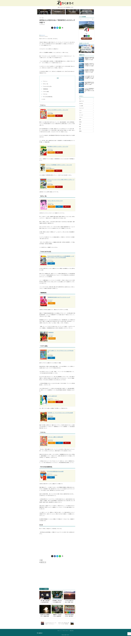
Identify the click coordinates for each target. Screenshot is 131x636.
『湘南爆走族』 (45, 89)
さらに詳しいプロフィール (86, 38)
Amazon (51, 115)
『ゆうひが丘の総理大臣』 (47, 96)
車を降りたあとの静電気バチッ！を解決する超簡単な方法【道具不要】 (44, 616)
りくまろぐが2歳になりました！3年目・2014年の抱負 (69, 602)
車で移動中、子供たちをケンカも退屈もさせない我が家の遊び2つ (57, 602)
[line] (60, 28)
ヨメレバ (51, 112)
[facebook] (55, 28)
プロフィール (59, 630)
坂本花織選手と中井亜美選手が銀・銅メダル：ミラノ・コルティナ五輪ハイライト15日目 (89, 71)
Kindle (59, 206)
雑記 (41, 560)
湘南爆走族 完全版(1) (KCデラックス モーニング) (59, 297)
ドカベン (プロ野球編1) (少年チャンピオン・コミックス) (59, 165)
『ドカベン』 (45, 81)
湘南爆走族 (50, 332)
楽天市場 (59, 402)
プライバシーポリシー (65, 630)
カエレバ (52, 335)
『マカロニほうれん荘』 (47, 86)
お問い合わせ (72, 630)
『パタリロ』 (45, 94)
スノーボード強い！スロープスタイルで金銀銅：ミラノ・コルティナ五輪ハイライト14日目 (89, 77)
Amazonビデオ (52, 338)
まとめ (43, 99)
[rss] (89, 36)
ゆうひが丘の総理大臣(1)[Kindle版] (55, 471)
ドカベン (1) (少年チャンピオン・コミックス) (57, 110)
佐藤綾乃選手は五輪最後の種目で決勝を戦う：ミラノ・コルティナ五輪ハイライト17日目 (89, 58)
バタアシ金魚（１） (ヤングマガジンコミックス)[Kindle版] (60, 351)
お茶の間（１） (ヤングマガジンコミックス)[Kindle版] (60, 413)
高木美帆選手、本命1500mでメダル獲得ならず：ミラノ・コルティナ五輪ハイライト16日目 (89, 64)
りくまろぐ (39, 633)
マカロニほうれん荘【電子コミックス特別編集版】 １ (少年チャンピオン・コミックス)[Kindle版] (60, 257)
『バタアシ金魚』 (45, 91)
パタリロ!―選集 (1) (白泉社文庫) (55, 437)
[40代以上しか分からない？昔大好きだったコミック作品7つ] (57, 28)
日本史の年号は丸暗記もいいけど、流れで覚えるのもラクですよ (69, 616)
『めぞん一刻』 (45, 83)
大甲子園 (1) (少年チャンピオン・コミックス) (57, 146)
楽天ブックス (59, 115)
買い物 (44, 562)
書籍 (41, 562)
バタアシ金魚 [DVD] (52, 396)
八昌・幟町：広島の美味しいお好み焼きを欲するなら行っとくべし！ (44, 602)
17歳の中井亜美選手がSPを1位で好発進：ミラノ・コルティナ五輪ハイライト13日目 (89, 83)
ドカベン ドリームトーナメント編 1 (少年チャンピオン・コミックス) (60, 180)
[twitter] (52, 28)
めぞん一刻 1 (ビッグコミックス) (55, 201)
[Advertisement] (48, 545)
